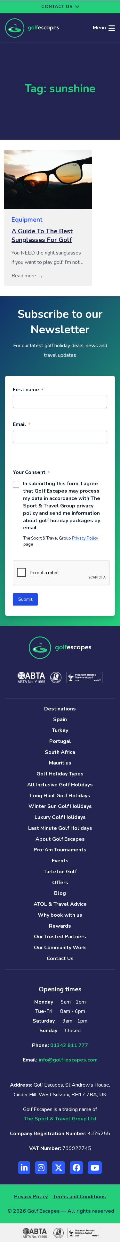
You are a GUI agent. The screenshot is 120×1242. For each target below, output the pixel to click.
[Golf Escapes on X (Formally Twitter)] (58, 1167)
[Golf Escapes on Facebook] (76, 1167)
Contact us (56, 7)
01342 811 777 (69, 1045)
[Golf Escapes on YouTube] (95, 1167)
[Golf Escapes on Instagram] (41, 1167)
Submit (25, 599)
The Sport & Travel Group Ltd (60, 1118)
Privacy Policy (85, 538)
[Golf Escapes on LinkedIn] (24, 1167)
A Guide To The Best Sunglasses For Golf (42, 235)
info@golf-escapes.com (68, 1059)
